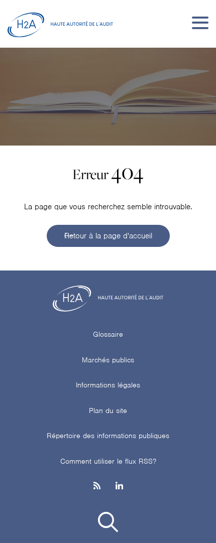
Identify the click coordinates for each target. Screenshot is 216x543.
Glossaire (108, 334)
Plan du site (108, 410)
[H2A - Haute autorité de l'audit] (60, 23)
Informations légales (108, 384)
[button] (108, 523)
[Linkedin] (119, 486)
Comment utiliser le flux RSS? (108, 461)
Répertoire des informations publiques (108, 435)
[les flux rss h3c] (96, 486)
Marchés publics (108, 359)
